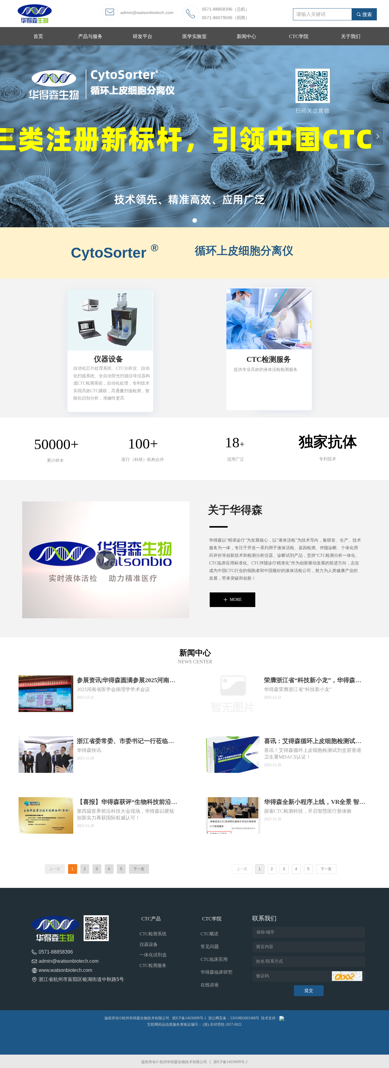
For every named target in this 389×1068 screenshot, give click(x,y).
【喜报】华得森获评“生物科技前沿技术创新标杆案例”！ (127, 802)
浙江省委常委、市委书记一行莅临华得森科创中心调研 (125, 741)
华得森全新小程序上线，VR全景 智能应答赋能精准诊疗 (314, 802)
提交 (309, 990)
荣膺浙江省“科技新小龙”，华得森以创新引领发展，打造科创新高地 (312, 681)
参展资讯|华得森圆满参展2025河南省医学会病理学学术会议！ (126, 681)
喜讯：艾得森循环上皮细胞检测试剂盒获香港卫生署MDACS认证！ (312, 741)
